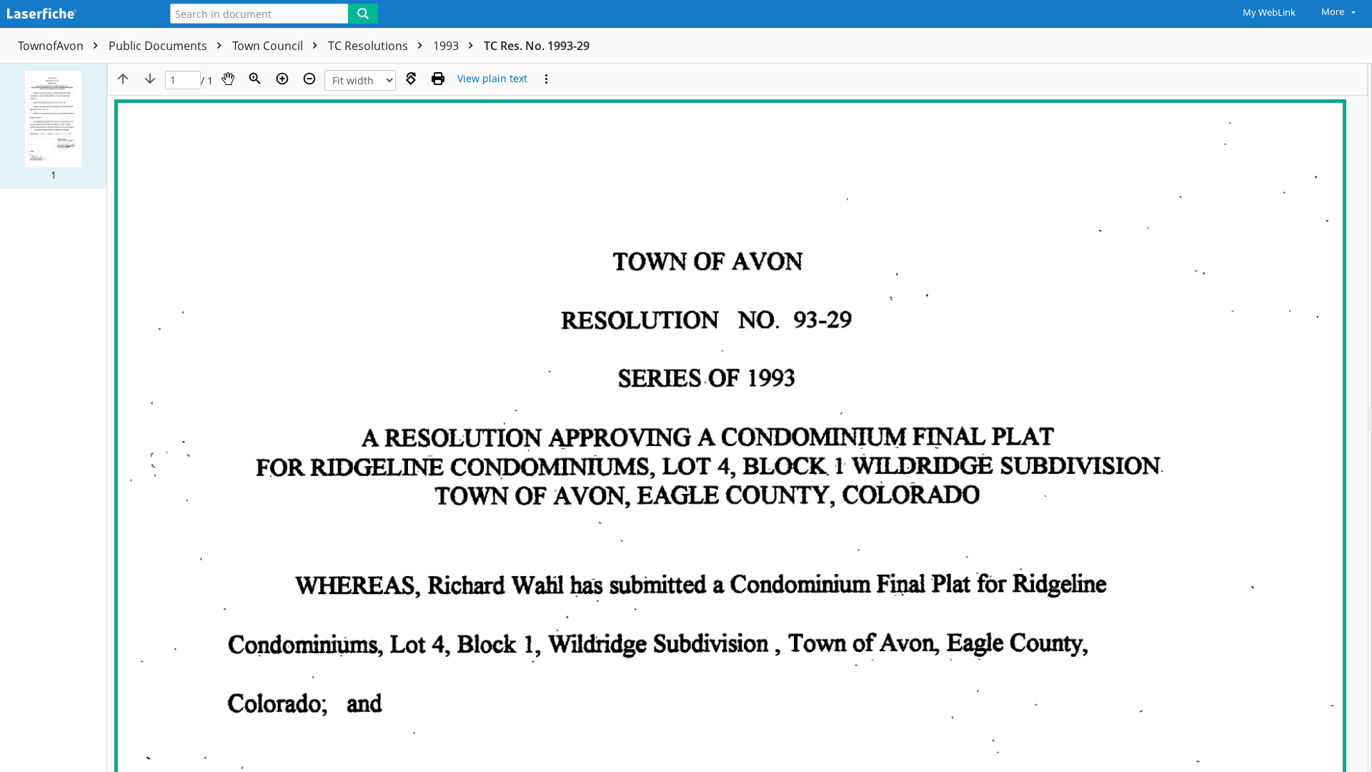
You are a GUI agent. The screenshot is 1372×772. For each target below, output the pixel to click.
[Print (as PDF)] (438, 78)
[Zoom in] (282, 78)
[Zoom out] (309, 78)
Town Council (269, 46)
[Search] (363, 14)
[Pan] (228, 78)
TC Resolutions (369, 46)
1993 (447, 46)
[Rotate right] (411, 78)
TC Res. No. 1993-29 (537, 46)
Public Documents (159, 46)
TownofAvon (52, 46)
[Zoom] (255, 78)
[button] (53, 126)
